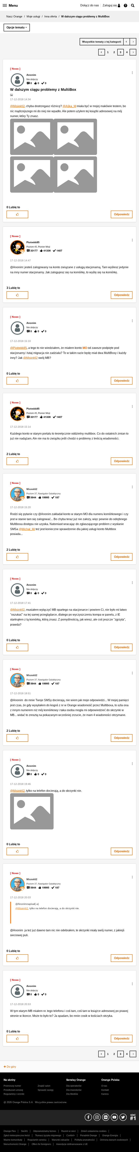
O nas (104, 1086)
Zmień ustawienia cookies (93, 1131)
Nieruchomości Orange (15, 1144)
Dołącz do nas (89, 5)
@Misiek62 (17, 106)
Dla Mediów (72, 1094)
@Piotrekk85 (18, 347)
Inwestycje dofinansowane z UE (72, 1144)
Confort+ (70, 1135)
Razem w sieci (68, 1131)
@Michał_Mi (27, 529)
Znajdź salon (44, 1086)
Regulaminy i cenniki (14, 1094)
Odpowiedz (121, 214)
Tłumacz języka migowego (48, 1135)
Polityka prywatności (85, 1140)
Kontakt (105, 1090)
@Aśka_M (69, 106)
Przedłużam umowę (13, 1090)
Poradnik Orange (88, 1135)
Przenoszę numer (12, 1086)
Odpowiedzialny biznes (44, 1131)
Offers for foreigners (41, 1144)
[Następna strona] (133, 52)
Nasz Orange (14, 16)
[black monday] (133, 41)
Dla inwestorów (73, 1090)
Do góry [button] (11, 1066)
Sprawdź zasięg (45, 1090)
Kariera (105, 1094)
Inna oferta (50, 16)
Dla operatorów (73, 1086)
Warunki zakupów (60, 1140)
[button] (132, 73)
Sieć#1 (24, 1131)
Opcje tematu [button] (16, 27)
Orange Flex (10, 1131)
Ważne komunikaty (13, 1140)
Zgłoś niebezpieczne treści (17, 1135)
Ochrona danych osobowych (114, 1140)
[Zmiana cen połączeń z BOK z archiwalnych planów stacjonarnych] (126, 41)
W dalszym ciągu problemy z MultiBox (43, 90)
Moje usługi (33, 16)
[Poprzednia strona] (101, 52)
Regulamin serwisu (37, 1140)
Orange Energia (110, 1135)
